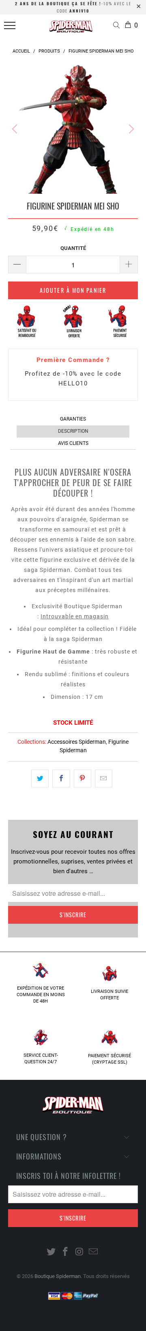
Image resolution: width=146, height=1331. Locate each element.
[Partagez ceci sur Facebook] (61, 778)
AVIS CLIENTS (73, 443)
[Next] (130, 129)
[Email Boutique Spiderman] (94, 1252)
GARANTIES (73, 419)
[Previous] (16, 129)
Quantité (73, 248)
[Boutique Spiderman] (71, 29)
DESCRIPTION (73, 431)
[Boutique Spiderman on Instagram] (80, 1252)
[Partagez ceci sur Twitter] (40, 778)
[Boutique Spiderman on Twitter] (51, 1252)
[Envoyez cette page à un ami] (103, 778)
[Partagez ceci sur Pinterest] (82, 778)
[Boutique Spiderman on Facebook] (66, 1252)
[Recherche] (118, 26)
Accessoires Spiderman (76, 742)
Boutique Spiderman (57, 1276)
